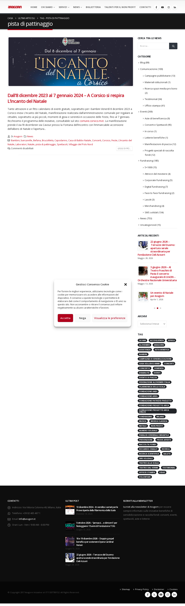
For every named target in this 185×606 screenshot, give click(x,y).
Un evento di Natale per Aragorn (161, 294)
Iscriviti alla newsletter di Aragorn (141, 506)
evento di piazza (148, 377)
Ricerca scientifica (149, 453)
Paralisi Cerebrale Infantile (154, 435)
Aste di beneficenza (156, 118)
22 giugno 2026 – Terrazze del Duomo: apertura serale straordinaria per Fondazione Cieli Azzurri (156, 248)
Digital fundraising (155, 186)
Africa (171, 340)
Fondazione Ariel (148, 396)
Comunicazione (148, 69)
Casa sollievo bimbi (149, 363)
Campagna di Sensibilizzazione (155, 359)
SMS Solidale (146, 458)
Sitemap (126, 589)
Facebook (147, 594)
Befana (37, 140)
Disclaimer (159, 589)
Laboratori (21, 144)
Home (34, 7)
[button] (125, 284)
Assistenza (144, 349)
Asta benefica (162, 349)
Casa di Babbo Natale (79, 140)
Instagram (167, 594)
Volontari (144, 477)
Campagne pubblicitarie (158, 75)
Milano (160, 416)
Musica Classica (159, 421)
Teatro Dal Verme (148, 467)
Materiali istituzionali (156, 82)
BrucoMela (47, 140)
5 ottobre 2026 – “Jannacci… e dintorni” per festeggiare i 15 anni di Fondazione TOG (96, 524)
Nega (82, 318)
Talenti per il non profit (120, 7)
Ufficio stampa (152, 105)
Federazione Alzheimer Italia (154, 382)
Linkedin (174, 594)
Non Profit (157, 426)
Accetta (65, 318)
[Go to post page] (143, 245)
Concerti (96, 140)
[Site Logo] (15, 7)
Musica (142, 421)
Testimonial (151, 99)
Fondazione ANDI (148, 391)
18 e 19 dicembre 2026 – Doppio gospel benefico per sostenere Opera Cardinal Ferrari (95, 542)
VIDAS (162, 472)
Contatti (145, 7)
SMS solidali (151, 212)
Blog (142, 62)
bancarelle (26, 140)
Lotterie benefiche (155, 137)
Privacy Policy (142, 589)
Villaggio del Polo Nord (81, 144)
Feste (114, 140)
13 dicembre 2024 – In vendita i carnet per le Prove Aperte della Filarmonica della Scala (97, 509)
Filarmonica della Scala (152, 386)
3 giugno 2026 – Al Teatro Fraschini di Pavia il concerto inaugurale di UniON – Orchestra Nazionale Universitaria (157, 273)
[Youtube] (162, 7)
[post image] (71, 61)
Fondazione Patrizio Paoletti (155, 400)
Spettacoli (62, 144)
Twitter (154, 594)
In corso (149, 131)
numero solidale (148, 430)
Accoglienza (157, 340)
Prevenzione (145, 440)
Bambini (15, 140)
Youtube (161, 594)
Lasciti (148, 199)
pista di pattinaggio (46, 144)
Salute (167, 453)
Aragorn (18, 136)
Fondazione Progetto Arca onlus (154, 411)
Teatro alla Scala (149, 463)
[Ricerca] (173, 46)
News (76, 7)
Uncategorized (148, 225)
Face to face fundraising (158, 193)
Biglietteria (93, 7)
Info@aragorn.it (27, 519)
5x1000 (142, 340)
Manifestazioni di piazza (158, 144)
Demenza (159, 368)
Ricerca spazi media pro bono (161, 88)
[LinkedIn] (174, 7)
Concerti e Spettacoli (156, 124)
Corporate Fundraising (157, 180)
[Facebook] (156, 7)
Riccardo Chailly (148, 449)
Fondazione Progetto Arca (154, 405)
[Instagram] (168, 7)
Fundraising (146, 160)
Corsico (106, 140)
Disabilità (144, 373)
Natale (31, 144)
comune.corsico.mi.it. (92, 121)
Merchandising (153, 205)
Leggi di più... (124, 148)
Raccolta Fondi (147, 444)
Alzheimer (144, 345)
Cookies (173, 589)
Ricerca (166, 449)
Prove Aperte (164, 440)
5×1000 (148, 167)
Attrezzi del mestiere (156, 173)
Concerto (144, 368)
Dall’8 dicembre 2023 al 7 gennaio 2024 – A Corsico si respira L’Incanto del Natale (66, 98)
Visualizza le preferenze (109, 318)
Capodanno (61, 140)
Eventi (143, 111)
